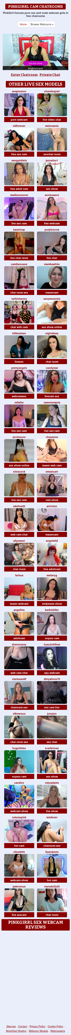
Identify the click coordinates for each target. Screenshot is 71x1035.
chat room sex (19, 292)
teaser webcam (19, 603)
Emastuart (52, 471)
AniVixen (52, 506)
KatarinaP (19, 229)
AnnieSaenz (52, 195)
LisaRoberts (52, 852)
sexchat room (52, 154)
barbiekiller (52, 610)
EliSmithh (19, 852)
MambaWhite (52, 264)
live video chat (52, 119)
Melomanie (52, 126)
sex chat (52, 742)
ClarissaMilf (19, 679)
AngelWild (52, 540)
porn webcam (19, 119)
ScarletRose (52, 748)
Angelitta (19, 610)
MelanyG (52, 575)
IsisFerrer (51, 817)
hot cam (19, 845)
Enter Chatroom (24, 75)
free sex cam (19, 154)
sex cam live (52, 707)
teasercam (52, 292)
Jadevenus (19, 886)
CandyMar (52, 368)
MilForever (19, 126)
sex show (52, 189)
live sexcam (19, 915)
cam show (52, 500)
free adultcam (52, 569)
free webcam (52, 223)
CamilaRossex (19, 264)
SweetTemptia (52, 402)
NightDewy (51, 333)
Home (23, 24)
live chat (52, 258)
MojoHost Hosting (16, 1031)
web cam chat (19, 534)
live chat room (19, 258)
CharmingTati (52, 91)
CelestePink (19, 817)
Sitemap (11, 1026)
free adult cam (19, 189)
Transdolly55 (52, 886)
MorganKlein (19, 160)
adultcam (19, 638)
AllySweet (19, 540)
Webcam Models (38, 1031)
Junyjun (52, 713)
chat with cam (19, 327)
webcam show (19, 811)
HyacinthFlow (52, 644)
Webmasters (57, 1031)
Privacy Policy (37, 1026)
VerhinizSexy (19, 298)
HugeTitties (19, 748)
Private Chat (50, 75)
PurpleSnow (52, 229)
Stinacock (19, 471)
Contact (22, 1026)
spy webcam (52, 673)
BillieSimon (19, 333)
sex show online (52, 327)
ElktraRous (19, 713)
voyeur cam (52, 638)
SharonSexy (19, 644)
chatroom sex (19, 707)
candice (19, 782)
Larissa (19, 575)
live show (52, 811)
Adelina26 (19, 506)
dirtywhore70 (52, 679)
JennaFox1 (52, 160)
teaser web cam (52, 465)
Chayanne (52, 437)
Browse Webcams (41, 24)
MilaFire (19, 402)
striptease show (52, 603)
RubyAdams (52, 782)
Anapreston (19, 91)
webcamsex (19, 396)
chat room (52, 361)
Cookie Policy (55, 1026)
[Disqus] (35, 977)
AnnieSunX (19, 437)
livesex (19, 361)
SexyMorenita (52, 298)
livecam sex (52, 396)
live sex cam (19, 223)
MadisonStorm (19, 195)
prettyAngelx (19, 368)
